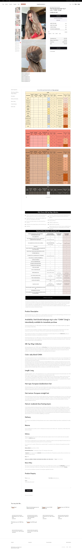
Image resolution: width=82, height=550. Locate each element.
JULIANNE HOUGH (28, 118)
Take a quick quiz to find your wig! (15, 1)
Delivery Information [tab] (14, 98)
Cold (48, 98)
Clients (18, 4)
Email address (51, 478)
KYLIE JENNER (28, 111)
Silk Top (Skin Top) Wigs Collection (55, 7)
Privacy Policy (30, 542)
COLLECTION (59, 234)
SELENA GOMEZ (27, 167)
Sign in (70, 4)
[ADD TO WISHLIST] (23, 508)
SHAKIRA (28, 113)
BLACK (48, 186)
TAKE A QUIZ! (58, 20)
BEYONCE (27, 160)
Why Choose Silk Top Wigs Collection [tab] (14, 93)
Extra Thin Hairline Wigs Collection (48, 515)
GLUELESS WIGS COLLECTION (50, 234)
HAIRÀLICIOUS (62, 333)
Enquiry (26, 480)
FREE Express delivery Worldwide (15, 0)
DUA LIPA (28, 145)
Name (26, 478)
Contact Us (10, 4)
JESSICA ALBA (27, 158)
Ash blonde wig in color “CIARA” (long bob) (18, 531)
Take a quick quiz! (55, 90)
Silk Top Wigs (44, 347)
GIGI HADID (28, 120)
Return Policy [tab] (13, 101)
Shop (3, 4)
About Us (6, 4)
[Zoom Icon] (33, 77)
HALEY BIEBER (27, 180)
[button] (58, 16)
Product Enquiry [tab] (14, 104)
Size (49, 31)
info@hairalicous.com (32, 438)
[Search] (73, 4)
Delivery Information (68, 542)
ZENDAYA (27, 169)
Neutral (49, 106)
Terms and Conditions (48, 542)
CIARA (28, 126)
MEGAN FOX (28, 100)
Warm (48, 109)
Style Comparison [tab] (14, 89)
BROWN (48, 149)
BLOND (48, 92)
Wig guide (15, 4)
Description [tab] (13, 96)
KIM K (28, 98)
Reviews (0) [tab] (13, 106)
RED (48, 130)
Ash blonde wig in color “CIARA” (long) (32, 531)
